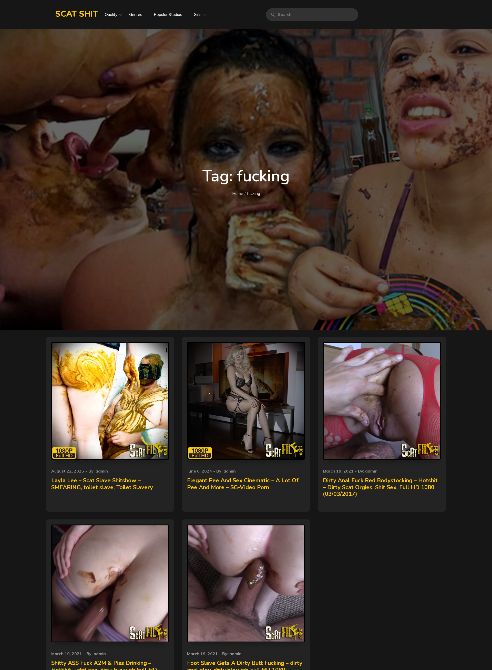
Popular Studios (168, 14)
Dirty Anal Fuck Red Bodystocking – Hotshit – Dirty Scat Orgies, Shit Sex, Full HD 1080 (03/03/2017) (380, 487)
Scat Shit (76, 13)
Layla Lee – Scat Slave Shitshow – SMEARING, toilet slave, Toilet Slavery (102, 484)
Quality (111, 14)
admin (102, 471)
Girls (197, 14)
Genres (135, 14)
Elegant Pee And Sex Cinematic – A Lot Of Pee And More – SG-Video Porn (243, 484)
